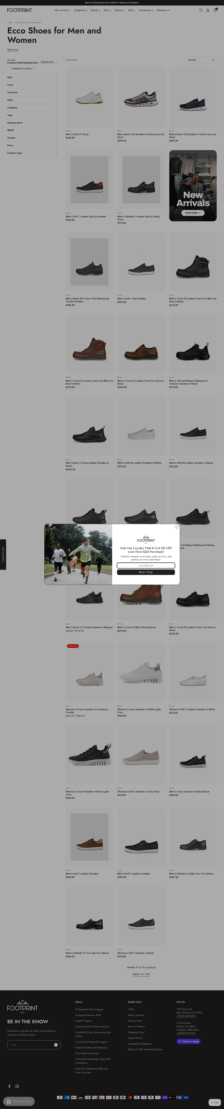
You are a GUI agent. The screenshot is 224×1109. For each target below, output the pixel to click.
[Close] (177, 527)
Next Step (146, 572)
